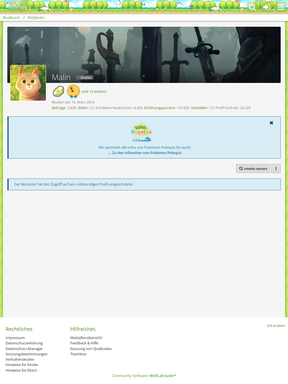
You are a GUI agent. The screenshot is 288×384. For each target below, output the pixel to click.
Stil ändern (276, 325)
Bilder (83, 107)
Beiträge (59, 107)
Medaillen (199, 107)
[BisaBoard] (15, 6)
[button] (280, 7)
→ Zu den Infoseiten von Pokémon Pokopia (145, 152)
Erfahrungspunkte (159, 107)
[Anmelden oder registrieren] (266, 7)
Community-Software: (144, 375)
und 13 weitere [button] (94, 91)
